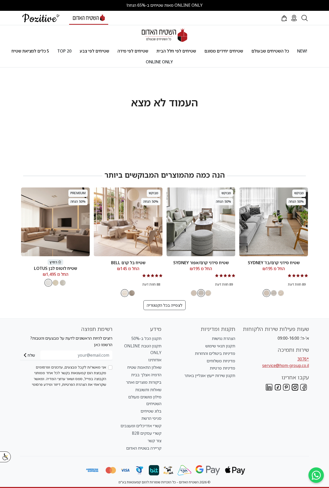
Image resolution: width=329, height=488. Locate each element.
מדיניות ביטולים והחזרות (215, 353)
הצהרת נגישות (223, 338)
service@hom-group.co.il (285, 365)
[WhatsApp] (316, 475)
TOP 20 (64, 51)
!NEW (302, 51)
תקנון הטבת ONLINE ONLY (142, 349)
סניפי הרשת (151, 418)
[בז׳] (132, 293)
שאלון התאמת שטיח (144, 367)
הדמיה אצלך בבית (146, 375)
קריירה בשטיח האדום (143, 448)
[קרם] (281, 293)
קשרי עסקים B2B (146, 433)
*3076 (303, 359)
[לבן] (48, 283)
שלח (31, 355)
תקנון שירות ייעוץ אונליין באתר (209, 375)
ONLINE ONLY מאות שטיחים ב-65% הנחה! (164, 5)
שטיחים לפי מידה (132, 51)
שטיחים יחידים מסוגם (223, 51)
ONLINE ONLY (159, 62)
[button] (284, 18)
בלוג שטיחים (151, 411)
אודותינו (154, 360)
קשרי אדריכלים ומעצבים (141, 426)
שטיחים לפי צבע (94, 51)
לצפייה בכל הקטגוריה (164, 305)
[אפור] (63, 283)
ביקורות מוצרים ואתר (143, 382)
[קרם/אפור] (274, 293)
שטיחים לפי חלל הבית (176, 51)
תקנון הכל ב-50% (146, 338)
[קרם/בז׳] (266, 293)
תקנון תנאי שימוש (220, 346)
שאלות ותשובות (148, 389)
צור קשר (154, 440)
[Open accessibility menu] (5, 456)
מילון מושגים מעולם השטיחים (144, 400)
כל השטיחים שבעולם (270, 51)
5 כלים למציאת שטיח (30, 51)
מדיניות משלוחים (221, 361)
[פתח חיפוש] (304, 18)
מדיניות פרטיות (222, 368)
